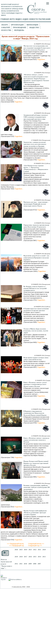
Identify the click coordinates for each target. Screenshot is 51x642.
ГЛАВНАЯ (5, 19)
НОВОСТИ (33, 19)
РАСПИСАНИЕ (44, 19)
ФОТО (12, 19)
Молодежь (19, 30)
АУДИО (25, 19)
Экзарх (4, 25)
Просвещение (19, 27)
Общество (34, 27)
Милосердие (32, 25)
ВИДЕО (19, 19)
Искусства (6, 30)
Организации (17, 25)
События (5, 27)
